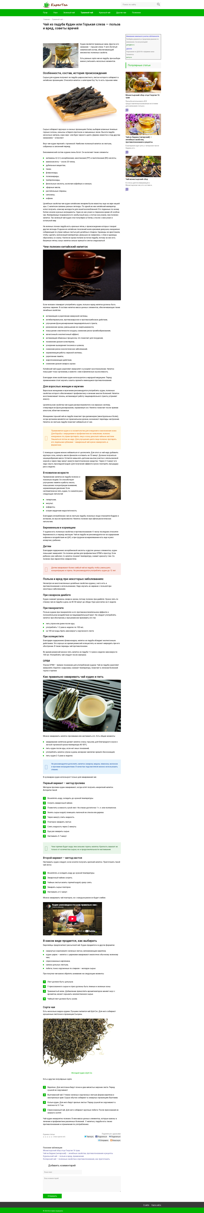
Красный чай (104, 12)
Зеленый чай (69, 12)
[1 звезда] (44, 1137)
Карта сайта (156, 1205)
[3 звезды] (48, 1137)
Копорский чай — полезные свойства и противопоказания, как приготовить (76, 1159)
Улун (55, 12)
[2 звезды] (46, 1137)
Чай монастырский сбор (137, 179)
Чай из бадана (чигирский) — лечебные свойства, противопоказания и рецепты (78, 1153)
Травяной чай (87, 12)
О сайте (146, 1205)
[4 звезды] (50, 1137)
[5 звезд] (52, 1137)
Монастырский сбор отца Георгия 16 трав (61, 1150)
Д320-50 (129, 49)
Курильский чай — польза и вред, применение (63, 1156)
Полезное (136, 12)
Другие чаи (121, 12)
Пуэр (45, 12)
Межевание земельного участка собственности (142, 36)
